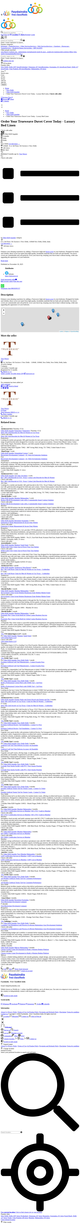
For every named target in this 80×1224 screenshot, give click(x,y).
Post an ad (7, 1030)
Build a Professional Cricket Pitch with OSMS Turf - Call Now (21, 683)
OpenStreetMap (75, 331)
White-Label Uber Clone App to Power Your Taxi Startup (20, 547)
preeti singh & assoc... (40, 52)
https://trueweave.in (11, 276)
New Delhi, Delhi (10, 67)
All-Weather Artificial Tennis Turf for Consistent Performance (21, 878)
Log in (6, 1033)
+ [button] (3, 310)
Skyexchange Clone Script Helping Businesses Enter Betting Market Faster (25, 593)
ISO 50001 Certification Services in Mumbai (15, 833)
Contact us (4, 1014)
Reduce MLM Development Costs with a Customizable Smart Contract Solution (27, 500)
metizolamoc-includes (25, 52)
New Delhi (20, 660)
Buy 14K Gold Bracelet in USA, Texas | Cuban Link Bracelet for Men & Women (28, 477)
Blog (16, 1036)
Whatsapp (5, 1004)
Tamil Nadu (24, 545)
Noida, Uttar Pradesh (14, 69)
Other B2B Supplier (9, 238)
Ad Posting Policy (33, 1012)
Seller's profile (5, 373)
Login (33, 35)
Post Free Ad (5, 35)
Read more (4, 261)
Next (10, 97)
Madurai (17, 545)
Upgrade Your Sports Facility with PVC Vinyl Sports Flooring (21, 766)
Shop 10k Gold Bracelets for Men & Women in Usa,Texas (20, 432)
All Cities (17, 476)
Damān (16, 699)
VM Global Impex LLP (8, 638)
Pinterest (22, 1004)
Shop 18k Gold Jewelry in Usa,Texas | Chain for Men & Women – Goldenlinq (26, 701)
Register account (16, 1033)
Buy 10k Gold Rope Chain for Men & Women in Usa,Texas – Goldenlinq (25, 569)
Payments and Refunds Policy (49, 1012)
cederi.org (62, 52)
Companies (7, 1036)
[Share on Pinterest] (8, 388)
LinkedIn (46, 1004)
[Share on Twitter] (5, 388)
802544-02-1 (18, 54)
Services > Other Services (21, 46)
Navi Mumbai (21, 854)
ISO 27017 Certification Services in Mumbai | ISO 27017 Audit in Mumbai (25, 811)
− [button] (3, 313)
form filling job (71, 52)
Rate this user (17, 281)
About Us (4, 1012)
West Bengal (26, 567)
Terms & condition (73, 1012)
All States (24, 476)
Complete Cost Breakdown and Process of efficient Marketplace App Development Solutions (31, 925)
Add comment (5, 384)
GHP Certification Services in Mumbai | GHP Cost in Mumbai (21, 856)
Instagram (30, 1004)
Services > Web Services (38, 46)
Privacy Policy (12, 1012)
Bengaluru (17, 521)
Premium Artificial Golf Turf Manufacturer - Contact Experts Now (22, 662)
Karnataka (25, 521)
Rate (4, 410)
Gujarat (25, 453)
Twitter (39, 1004)
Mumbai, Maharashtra (35, 69)
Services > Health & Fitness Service (17, 48)
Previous (5, 97)
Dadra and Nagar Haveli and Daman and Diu (35, 699)
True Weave (23, 154)
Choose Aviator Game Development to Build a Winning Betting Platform (25, 949)
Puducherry (18, 431)
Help (22, 1039)
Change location (9, 1039)
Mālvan (16, 947)
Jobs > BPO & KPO (35, 48)
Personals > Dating (7, 46)
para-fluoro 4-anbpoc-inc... (9, 52)
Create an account (26, 971)
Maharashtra (24, 498)
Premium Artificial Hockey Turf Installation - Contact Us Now (21, 725)
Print (4, 386)
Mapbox (67, 331)
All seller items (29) (17, 373)
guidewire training (53, 52)
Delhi (27, 660)
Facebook (14, 1004)
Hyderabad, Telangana (31, 67)
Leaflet (61, 331)
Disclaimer (62, 1012)
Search (4, 84)
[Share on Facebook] (3, 388)
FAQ (22, 1036)
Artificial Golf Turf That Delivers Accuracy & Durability (19, 745)
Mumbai (17, 498)
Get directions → (14, 144)
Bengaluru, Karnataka (52, 67)
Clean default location (8, 1220)
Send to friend (13, 386)
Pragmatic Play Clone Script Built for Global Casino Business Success (24, 615)
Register (28, 35)
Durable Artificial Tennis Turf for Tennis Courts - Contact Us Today (23, 788)
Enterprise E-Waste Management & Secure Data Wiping (19, 522)
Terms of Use (22, 1012)
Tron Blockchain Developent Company (14, 902)
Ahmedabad (18, 453)
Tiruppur (20, 636)
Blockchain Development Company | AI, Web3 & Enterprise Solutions (24, 455)
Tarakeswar (18, 567)
